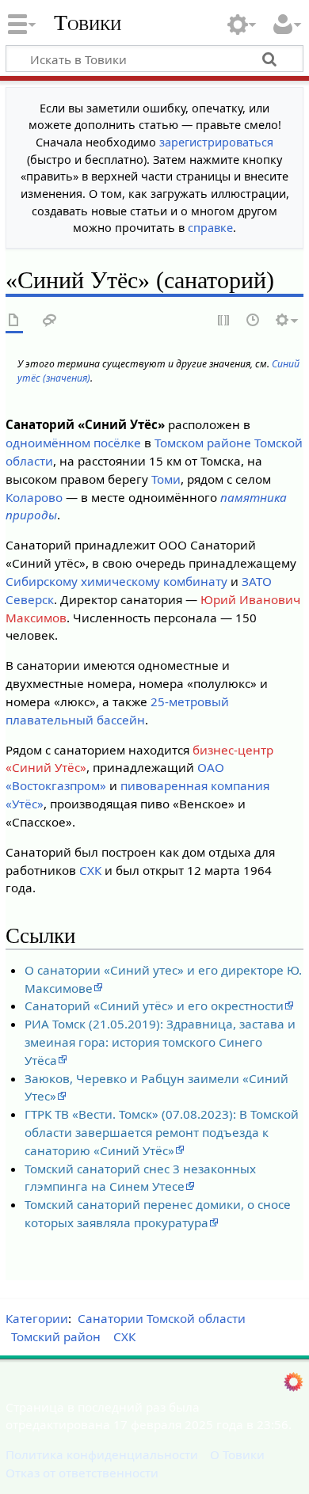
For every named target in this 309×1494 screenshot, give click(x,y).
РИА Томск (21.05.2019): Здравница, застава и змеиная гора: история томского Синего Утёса (160, 1042)
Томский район (56, 1336)
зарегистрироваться (216, 142)
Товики (87, 23)
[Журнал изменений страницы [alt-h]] (253, 321)
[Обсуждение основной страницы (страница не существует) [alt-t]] (50, 321)
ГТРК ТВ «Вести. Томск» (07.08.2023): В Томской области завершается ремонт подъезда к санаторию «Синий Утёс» (162, 1132)
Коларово (34, 497)
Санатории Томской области (162, 1318)
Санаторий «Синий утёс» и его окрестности (154, 1005)
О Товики (237, 1454)
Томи (166, 479)
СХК (90, 870)
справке (210, 227)
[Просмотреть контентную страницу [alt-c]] (14, 321)
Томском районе (202, 442)
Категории (37, 1318)
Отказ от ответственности (82, 1473)
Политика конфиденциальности (102, 1454)
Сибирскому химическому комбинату (116, 581)
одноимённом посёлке (73, 442)
